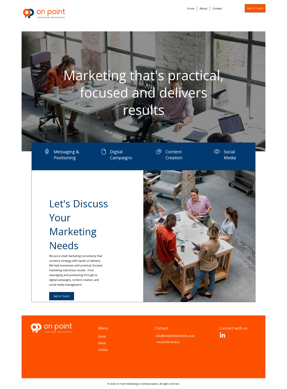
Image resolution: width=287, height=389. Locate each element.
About (102, 343)
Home (102, 336)
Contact (103, 349)
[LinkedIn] (222, 335)
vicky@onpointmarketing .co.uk (175, 335)
